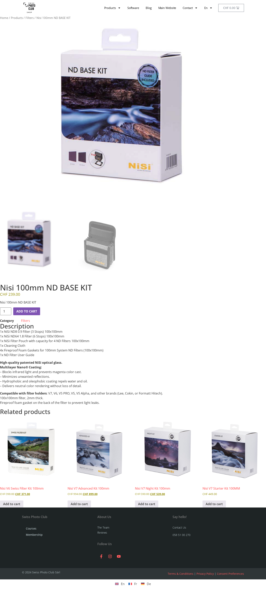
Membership (34, 535)
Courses (31, 528)
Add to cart (26, 311)
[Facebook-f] (101, 556)
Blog (149, 8)
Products (110, 8)
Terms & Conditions (180, 573)
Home (4, 18)
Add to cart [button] (11, 504)
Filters (30, 18)
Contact (188, 8)
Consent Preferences (230, 573)
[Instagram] (110, 556)
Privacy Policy (205, 573)
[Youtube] (119, 556)
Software (133, 8)
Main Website (167, 8)
